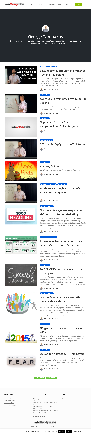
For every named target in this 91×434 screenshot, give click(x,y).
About (60, 4)
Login (62, 398)
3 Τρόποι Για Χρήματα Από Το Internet (63, 144)
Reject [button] (68, 431)
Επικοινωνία (69, 4)
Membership (51, 4)
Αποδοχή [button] (61, 431)
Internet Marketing (47, 206)
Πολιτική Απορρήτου (10, 400)
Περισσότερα (76, 431)
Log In (78, 4)
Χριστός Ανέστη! (50, 166)
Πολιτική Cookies (9, 403)
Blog (32, 4)
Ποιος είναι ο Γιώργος (10, 405)
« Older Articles (39, 378)
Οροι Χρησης (7, 398)
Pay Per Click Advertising (48, 66)
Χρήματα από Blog (46, 140)
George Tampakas (45, 36)
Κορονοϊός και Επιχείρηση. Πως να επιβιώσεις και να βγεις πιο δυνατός (45, 411)
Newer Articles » (51, 378)
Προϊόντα (41, 4)
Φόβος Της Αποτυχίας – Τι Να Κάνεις (62, 353)
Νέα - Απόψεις (45, 95)
